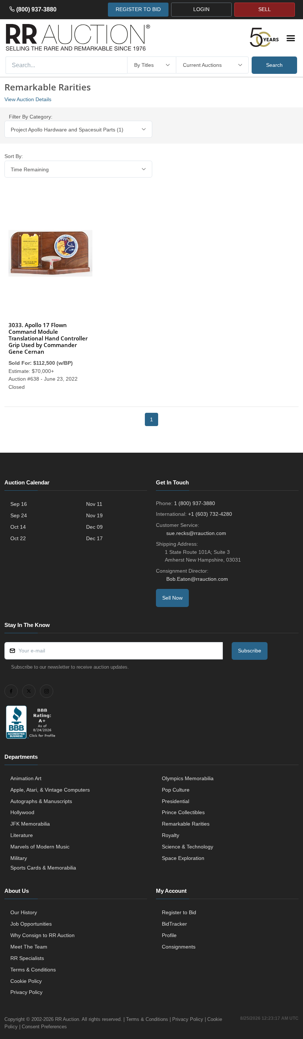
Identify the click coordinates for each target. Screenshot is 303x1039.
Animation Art (25, 778)
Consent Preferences (44, 1026)
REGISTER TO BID (138, 9)
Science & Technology (187, 847)
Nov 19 (94, 515)
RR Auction (67, 1019)
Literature (21, 835)
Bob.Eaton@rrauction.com (197, 579)
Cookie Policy (26, 981)
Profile (169, 935)
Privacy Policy (26, 992)
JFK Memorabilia (30, 824)
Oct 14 (18, 527)
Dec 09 (94, 527)
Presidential (175, 801)
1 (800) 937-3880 (194, 503)
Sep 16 (18, 504)
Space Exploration (183, 858)
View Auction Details (27, 99)
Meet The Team (28, 947)
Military (18, 858)
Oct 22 (18, 538)
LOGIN (201, 9)
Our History (23, 912)
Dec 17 (94, 538)
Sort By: (13, 156)
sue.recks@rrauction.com (196, 533)
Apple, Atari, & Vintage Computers (50, 790)
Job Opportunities (31, 924)
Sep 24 (18, 515)
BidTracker (174, 924)
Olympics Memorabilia (188, 778)
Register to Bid (179, 912)
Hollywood (22, 812)
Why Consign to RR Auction (42, 935)
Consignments (178, 947)
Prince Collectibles (183, 812)
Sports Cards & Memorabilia (43, 868)
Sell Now (172, 598)
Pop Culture (176, 790)
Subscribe (249, 651)
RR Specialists (27, 958)
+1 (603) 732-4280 (210, 514)
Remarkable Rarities (186, 824)
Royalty (170, 835)
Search (274, 65)
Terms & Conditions (33, 970)
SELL (264, 9)
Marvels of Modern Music (39, 847)
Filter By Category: (30, 117)
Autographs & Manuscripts (41, 801)
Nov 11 (94, 504)
